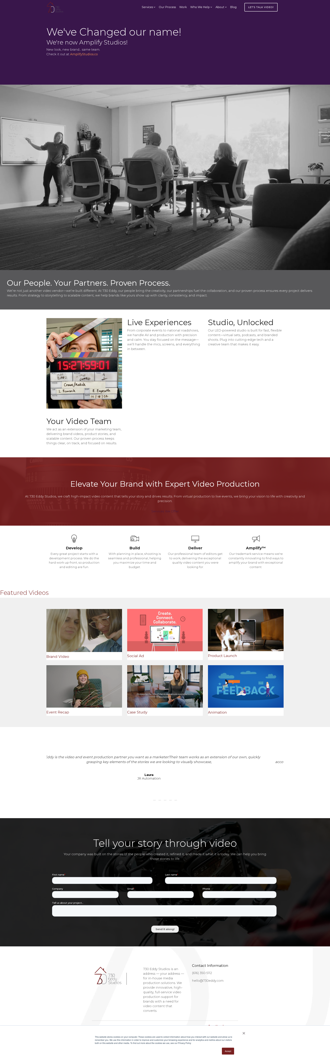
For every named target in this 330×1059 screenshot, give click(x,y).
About (220, 7)
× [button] (244, 1032)
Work (183, 7)
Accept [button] (228, 1051)
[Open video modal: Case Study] (165, 686)
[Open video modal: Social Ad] (165, 630)
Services (147, 7)
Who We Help (200, 7)
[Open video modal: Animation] (246, 686)
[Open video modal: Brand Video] (84, 630)
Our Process (167, 7)
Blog (233, 7)
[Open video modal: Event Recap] (84, 686)
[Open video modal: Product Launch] (246, 630)
